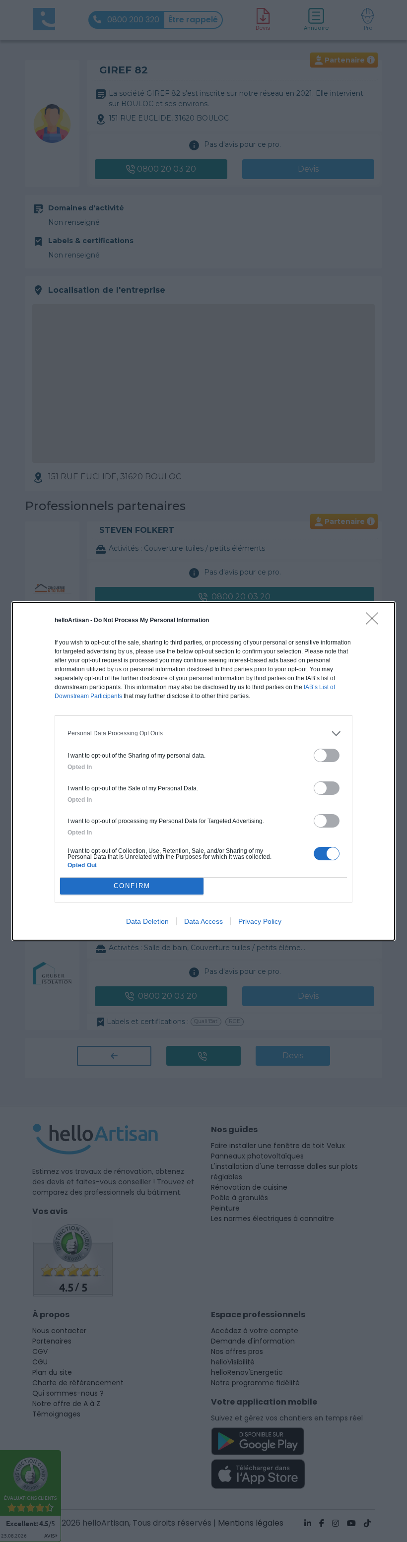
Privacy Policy (259, 921)
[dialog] (203, 771)
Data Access (203, 921)
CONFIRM (132, 886)
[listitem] (203, 733)
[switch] (326, 755)
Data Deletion (147, 921)
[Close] (375, 621)
